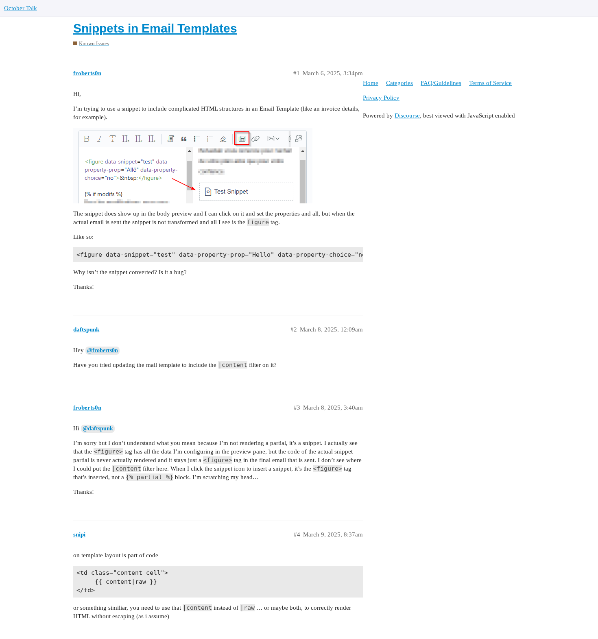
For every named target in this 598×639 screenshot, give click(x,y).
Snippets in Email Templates (155, 28)
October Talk (20, 8)
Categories (399, 83)
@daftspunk (98, 428)
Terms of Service (490, 83)
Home (370, 83)
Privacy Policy (381, 97)
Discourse (407, 115)
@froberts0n (102, 350)
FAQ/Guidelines (441, 83)
